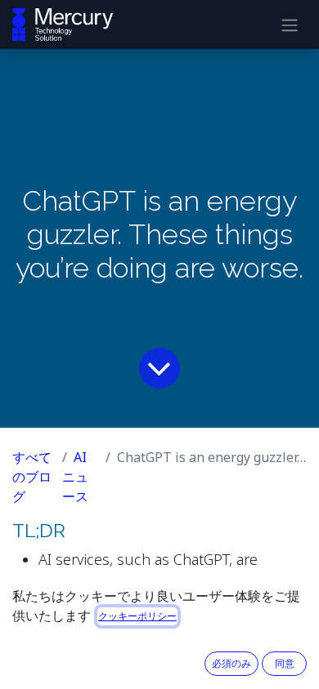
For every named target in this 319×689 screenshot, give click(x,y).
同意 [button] (284, 663)
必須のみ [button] (231, 663)
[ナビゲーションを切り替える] (289, 24)
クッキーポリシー (137, 616)
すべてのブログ (32, 476)
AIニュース (75, 476)
